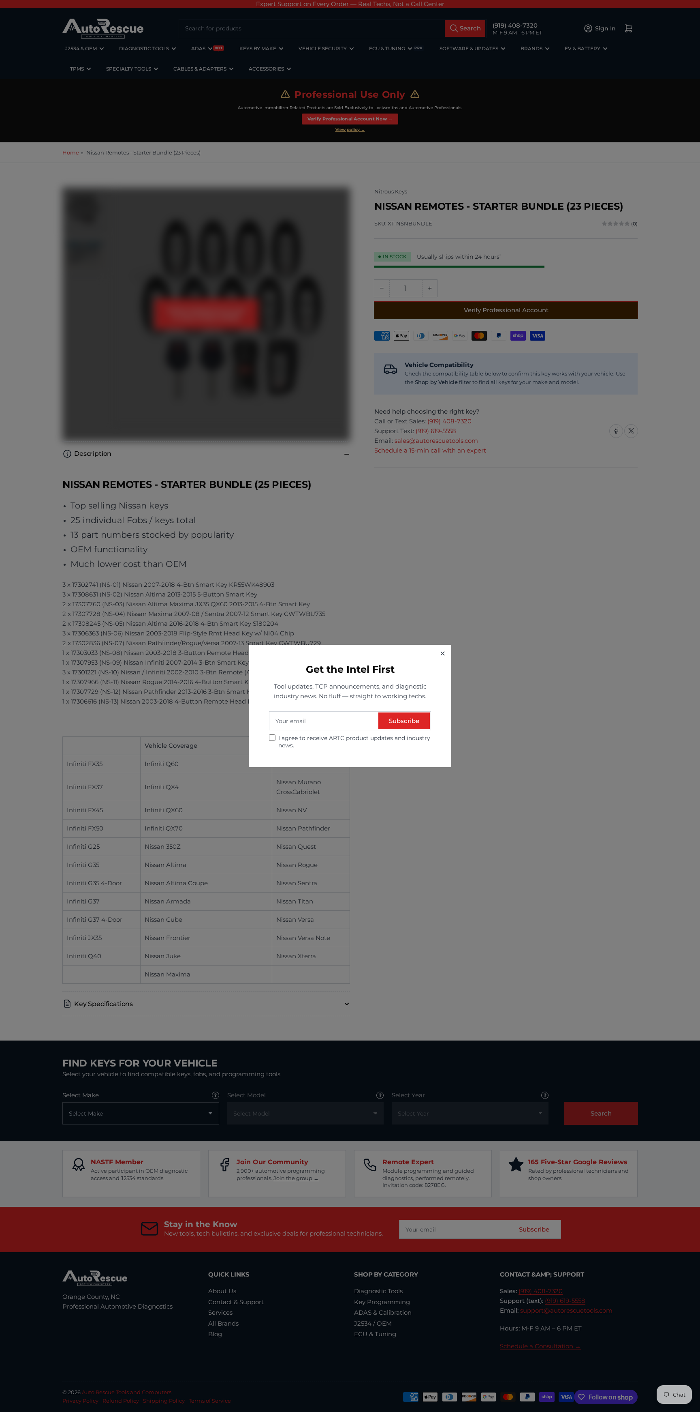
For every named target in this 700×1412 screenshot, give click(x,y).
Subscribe (404, 721)
